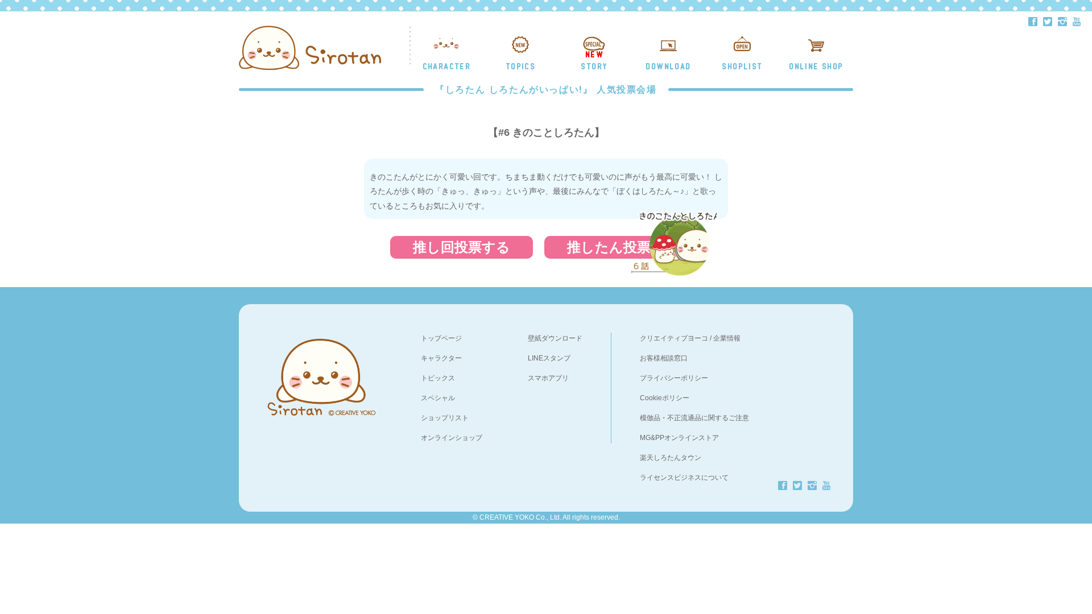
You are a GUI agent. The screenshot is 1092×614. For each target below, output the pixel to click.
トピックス (438, 378)
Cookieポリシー (664, 398)
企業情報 (727, 338)
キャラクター (441, 358)
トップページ (441, 338)
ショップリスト (445, 418)
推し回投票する (461, 247)
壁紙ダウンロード (555, 338)
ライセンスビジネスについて (684, 478)
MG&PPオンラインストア (679, 438)
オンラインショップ (451, 438)
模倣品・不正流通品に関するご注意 (694, 418)
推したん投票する (623, 247)
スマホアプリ (548, 378)
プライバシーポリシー (674, 378)
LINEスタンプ (549, 358)
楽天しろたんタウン (670, 458)
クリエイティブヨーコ (674, 338)
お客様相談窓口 (664, 358)
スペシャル (438, 398)
